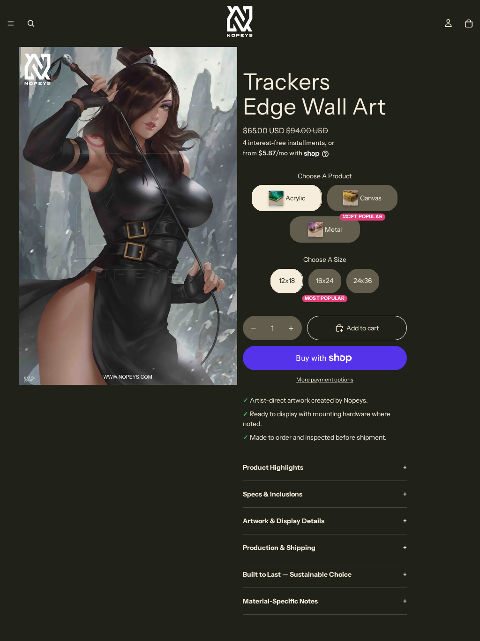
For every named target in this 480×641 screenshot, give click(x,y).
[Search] (31, 23)
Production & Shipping (325, 547)
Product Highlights (325, 467)
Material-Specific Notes (325, 601)
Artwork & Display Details (325, 521)
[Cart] (468, 23)
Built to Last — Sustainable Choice (325, 574)
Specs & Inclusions (325, 494)
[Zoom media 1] (128, 216)
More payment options (324, 379)
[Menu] (11, 23)
